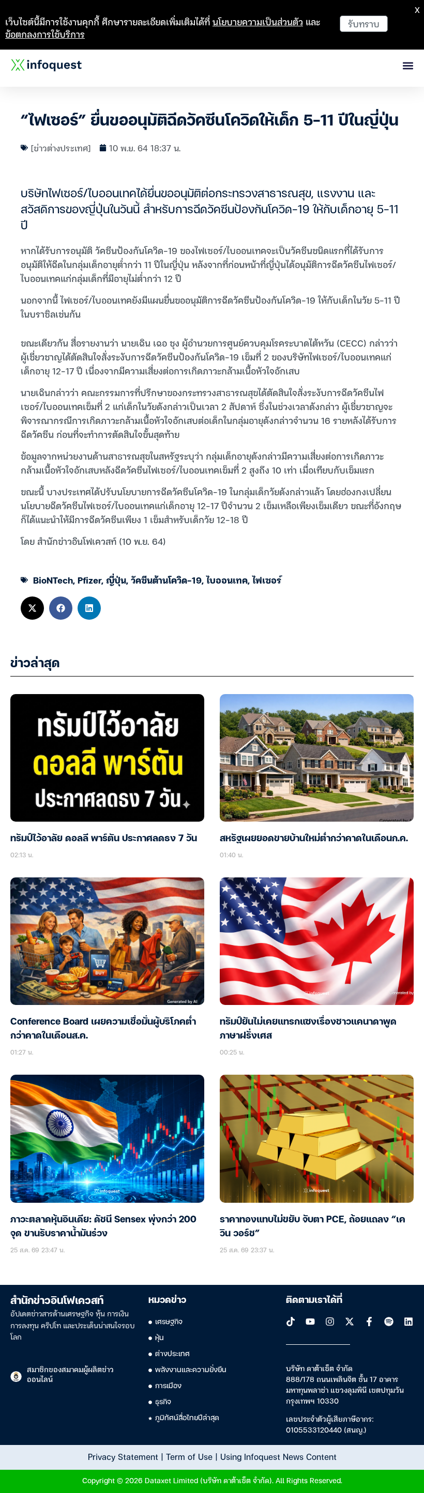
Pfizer (89, 579)
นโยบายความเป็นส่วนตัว (258, 21)
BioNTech (53, 579)
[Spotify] (388, 1321)
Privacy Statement (123, 1456)
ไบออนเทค (227, 579)
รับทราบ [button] (364, 23)
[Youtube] (310, 1321)
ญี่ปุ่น (116, 579)
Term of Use (189, 1456)
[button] (32, 608)
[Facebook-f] (369, 1321)
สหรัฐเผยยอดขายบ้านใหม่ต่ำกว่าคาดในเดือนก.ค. (314, 839)
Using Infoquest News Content (278, 1456)
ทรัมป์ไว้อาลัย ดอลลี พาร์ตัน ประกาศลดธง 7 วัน (103, 839)
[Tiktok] (290, 1321)
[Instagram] (330, 1321)
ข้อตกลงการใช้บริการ (45, 33)
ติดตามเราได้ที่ (314, 1300)
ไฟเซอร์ (266, 579)
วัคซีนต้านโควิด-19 (166, 579)
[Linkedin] (408, 1321)
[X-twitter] (349, 1321)
